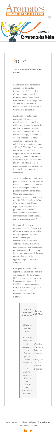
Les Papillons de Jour (28, 425)
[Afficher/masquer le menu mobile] (50, 17)
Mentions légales (29, 422)
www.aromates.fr (13, 422)
